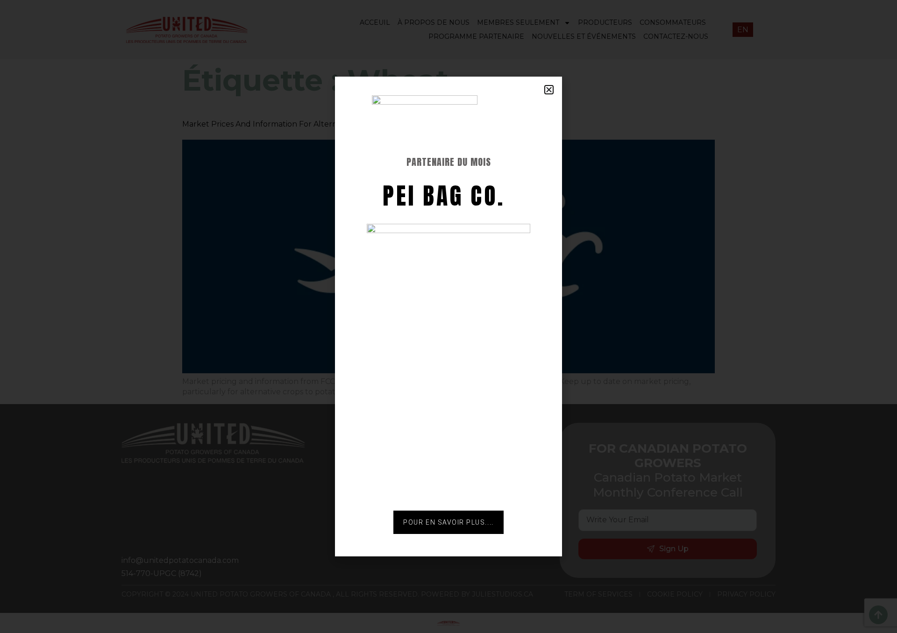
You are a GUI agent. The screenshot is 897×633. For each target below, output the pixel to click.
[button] (549, 89)
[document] (448, 316)
